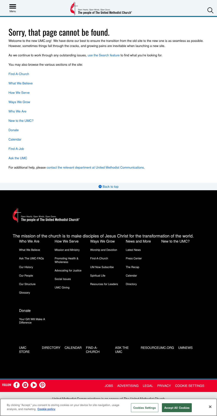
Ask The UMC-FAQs (31, 258)
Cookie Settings (189, 385)
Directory (131, 284)
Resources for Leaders (104, 284)
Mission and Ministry (67, 250)
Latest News (133, 250)
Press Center (134, 258)
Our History (26, 267)
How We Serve (19, 92)
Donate (13, 130)
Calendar (14, 139)
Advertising (128, 385)
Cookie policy (47, 409)
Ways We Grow (19, 102)
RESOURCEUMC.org (157, 348)
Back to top (110, 186)
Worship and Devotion (103, 250)
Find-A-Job (16, 148)
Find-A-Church (18, 74)
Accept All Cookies (176, 408)
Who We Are (17, 111)
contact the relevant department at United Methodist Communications (95, 167)
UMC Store (24, 350)
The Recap (132, 267)
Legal (148, 385)
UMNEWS (185, 348)
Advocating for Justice (68, 270)
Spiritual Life (97, 275)
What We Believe (20, 83)
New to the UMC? (20, 120)
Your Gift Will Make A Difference (32, 320)
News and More (138, 241)
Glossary (24, 292)
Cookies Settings (144, 408)
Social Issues (63, 279)
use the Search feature (104, 55)
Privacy (164, 385)
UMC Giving (62, 287)
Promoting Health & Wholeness (66, 260)
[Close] (210, 406)
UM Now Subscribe (102, 267)
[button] (210, 10)
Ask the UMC (17, 158)
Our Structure (27, 284)
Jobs (109, 385)
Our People (26, 275)
